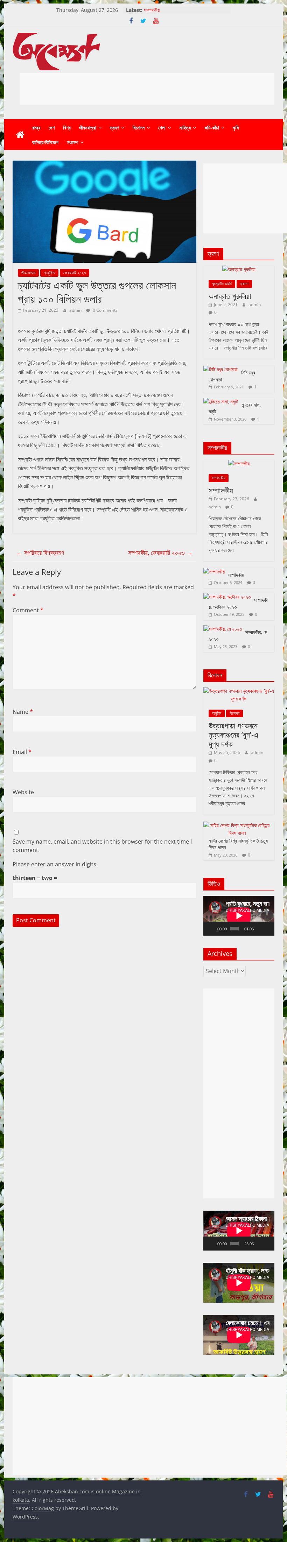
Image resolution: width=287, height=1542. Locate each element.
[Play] (212, 928)
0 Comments (105, 310)
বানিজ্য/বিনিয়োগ (45, 142)
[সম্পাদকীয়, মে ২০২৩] (222, 629)
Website (23, 792)
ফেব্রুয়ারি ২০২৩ (74, 273)
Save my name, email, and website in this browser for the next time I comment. (102, 846)
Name (23, 712)
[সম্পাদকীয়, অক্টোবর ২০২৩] (227, 596)
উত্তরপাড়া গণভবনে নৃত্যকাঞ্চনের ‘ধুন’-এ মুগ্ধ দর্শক (233, 734)
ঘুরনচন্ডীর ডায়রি (222, 284)
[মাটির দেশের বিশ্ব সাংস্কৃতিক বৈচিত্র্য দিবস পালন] (237, 825)
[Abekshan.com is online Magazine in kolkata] (20, 135)
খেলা (162, 127)
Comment (28, 610)
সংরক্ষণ (72, 142)
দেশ (52, 127)
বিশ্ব (67, 127)
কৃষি (236, 127)
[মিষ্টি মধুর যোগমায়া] (220, 369)
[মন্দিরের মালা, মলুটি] (220, 401)
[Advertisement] (147, 89)
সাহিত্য (185, 127)
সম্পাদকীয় (152, 10)
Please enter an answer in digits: (55, 864)
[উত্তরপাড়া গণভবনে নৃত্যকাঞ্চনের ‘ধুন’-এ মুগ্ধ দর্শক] (238, 691)
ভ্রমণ (114, 127)
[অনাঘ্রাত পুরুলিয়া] (238, 269)
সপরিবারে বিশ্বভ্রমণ (40, 552)
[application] (238, 916)
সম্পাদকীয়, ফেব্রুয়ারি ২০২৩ (160, 552)
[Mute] (259, 928)
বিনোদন (139, 127)
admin (76, 310)
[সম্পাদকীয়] (239, 463)
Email (22, 752)
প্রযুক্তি (49, 273)
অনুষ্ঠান (216, 713)
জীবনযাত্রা (87, 127)
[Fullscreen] (267, 928)
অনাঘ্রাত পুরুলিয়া (230, 296)
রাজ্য (36, 127)
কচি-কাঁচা (211, 127)
